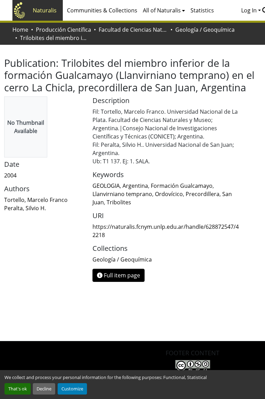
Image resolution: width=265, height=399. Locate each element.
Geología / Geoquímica (205, 29)
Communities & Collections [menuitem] (102, 10)
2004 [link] (10, 175)
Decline (44, 389)
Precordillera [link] (202, 194)
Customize (72, 389)
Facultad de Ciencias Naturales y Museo (133, 29)
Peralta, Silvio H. (25, 208)
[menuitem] (164, 10)
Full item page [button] (121, 275)
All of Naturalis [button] (162, 10)
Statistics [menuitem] (202, 10)
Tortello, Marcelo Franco (36, 200)
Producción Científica (63, 29)
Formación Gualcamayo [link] (182, 186)
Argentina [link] (135, 186)
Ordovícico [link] (169, 194)
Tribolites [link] (119, 202)
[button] (122, 259)
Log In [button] (249, 10)
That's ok (17, 389)
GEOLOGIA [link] (106, 186)
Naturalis (45, 10)
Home (20, 29)
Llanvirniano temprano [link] (122, 194)
